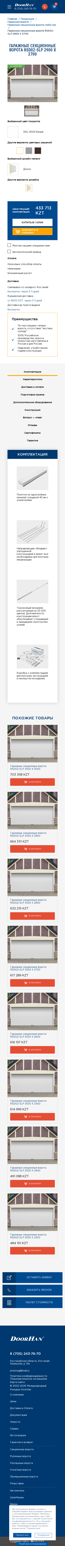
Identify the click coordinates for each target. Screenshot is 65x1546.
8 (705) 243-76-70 (25, 9)
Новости (15, 1422)
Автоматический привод (26, 252)
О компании (17, 1395)
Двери (14, 1504)
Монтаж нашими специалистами (31, 246)
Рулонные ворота (20, 1456)
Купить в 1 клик (32, 222)
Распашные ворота (21, 1463)
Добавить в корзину (30, 231)
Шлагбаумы (17, 1498)
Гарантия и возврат (21, 1442)
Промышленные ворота (24, 1477)
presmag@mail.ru (20, 1371)
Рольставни (17, 1484)
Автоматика (17, 1491)
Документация (18, 1415)
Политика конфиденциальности (28, 1376)
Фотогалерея (18, 1436)
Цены (13, 1401)
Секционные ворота (22, 1450)
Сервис (14, 1429)
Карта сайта (17, 1382)
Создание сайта (19, 1542)
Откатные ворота (20, 1470)
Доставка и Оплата (21, 1408)
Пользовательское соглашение (28, 1379)
